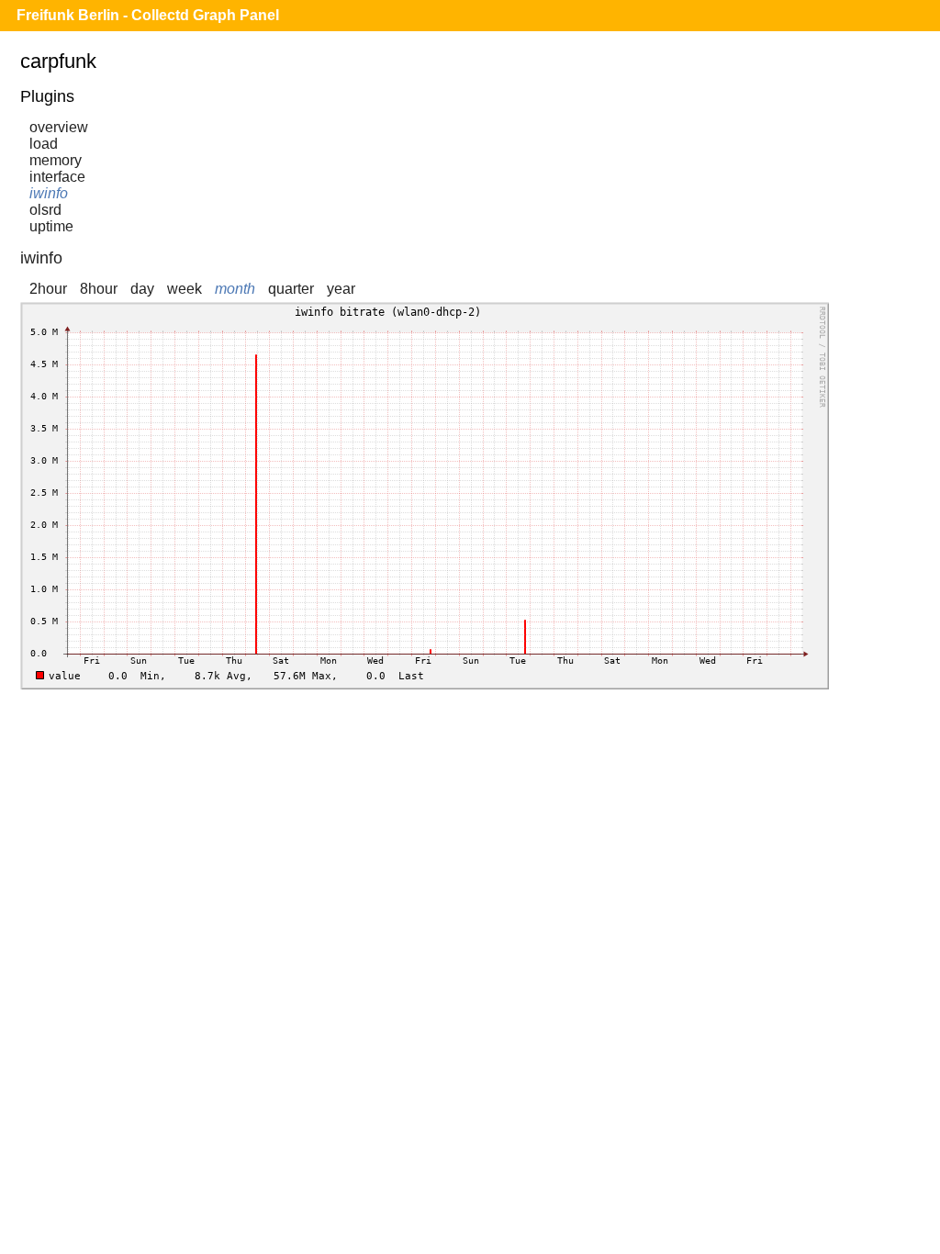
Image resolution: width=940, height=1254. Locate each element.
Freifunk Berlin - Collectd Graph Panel (148, 15)
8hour (99, 289)
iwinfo (48, 193)
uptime (51, 226)
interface (57, 177)
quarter (291, 289)
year (341, 289)
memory (55, 160)
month (235, 289)
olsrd (45, 210)
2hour (48, 289)
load (43, 143)
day (142, 289)
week (184, 289)
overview (58, 127)
